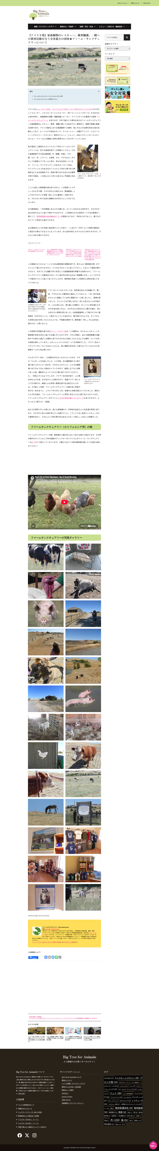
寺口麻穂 (122, 1116)
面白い (118, 1124)
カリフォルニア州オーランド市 (64, 109)
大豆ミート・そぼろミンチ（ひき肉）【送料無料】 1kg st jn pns (36, 250)
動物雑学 (113, 1112)
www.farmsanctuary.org (53, 929)
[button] (98, 91)
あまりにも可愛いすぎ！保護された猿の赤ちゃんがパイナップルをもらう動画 (92, 1038)
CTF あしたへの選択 (69, 942)
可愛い (130, 1112)
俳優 (112, 1108)
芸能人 (137, 1120)
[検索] (127, 37)
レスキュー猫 (113, 1104)
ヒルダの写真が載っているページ (71, 398)
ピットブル (132, 1089)
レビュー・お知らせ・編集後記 (110, 26)
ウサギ (122, 1082)
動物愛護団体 (80, 1018)
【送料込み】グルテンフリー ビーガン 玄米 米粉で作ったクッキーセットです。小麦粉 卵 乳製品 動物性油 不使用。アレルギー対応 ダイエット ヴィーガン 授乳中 (74, 253)
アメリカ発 (38, 1018)
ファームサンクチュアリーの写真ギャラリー (46, 99)
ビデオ (34, 442)
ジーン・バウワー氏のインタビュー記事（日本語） (47, 942)
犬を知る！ (65, 1093)
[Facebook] (19, 1135)
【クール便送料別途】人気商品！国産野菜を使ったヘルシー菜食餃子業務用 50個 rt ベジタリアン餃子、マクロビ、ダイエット (55, 252)
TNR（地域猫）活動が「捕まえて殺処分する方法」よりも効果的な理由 (55, 1038)
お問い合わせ (146, 3)
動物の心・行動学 (66, 26)
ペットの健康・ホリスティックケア (73, 1083)
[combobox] (114, 37)
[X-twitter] (27, 1135)
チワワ (139, 1086)
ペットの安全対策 (128, 1093)
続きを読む (22, 1093)
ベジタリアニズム (68, 1018)
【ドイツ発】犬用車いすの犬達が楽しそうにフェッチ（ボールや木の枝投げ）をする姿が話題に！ (36, 1039)
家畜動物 (87, 1018)
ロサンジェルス (84, 109)
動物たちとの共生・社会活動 (71, 1087)
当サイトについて (122, 3)
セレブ (132, 1086)
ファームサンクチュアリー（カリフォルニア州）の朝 (48, 96)
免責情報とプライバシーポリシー (73, 1103)
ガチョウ (44, 1018)
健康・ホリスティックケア (44, 26)
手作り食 (131, 1116)
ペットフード (116, 1097)
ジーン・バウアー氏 (58, 331)
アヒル (33, 1018)
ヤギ (75, 1018)
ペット (116, 1093)
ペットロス (127, 1097)
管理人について (135, 3)
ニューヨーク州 (43, 109)
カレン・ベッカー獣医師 (133, 1082)
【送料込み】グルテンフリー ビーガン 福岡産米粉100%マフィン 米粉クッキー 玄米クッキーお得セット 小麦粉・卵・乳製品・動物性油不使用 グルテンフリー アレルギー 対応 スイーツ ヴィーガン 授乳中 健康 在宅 (92, 254)
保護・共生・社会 (86, 26)
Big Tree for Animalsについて (71, 1077)
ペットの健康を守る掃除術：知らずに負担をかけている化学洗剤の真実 (73, 1038)
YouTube (108, 1078)
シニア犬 (115, 1086)
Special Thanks (67, 1096)
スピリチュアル (124, 1086)
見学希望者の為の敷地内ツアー (49, 216)
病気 (131, 1120)
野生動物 (109, 1124)
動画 (122, 1112)
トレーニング (110, 1089)
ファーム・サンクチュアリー (55, 1018)
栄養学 (138, 1115)
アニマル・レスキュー (127, 1077)
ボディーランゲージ (113, 1100)
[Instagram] (34, 1135)
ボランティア (125, 1101)
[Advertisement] (93, 14)
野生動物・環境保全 (36, 1017)
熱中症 (106, 1120)
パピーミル (122, 1089)
